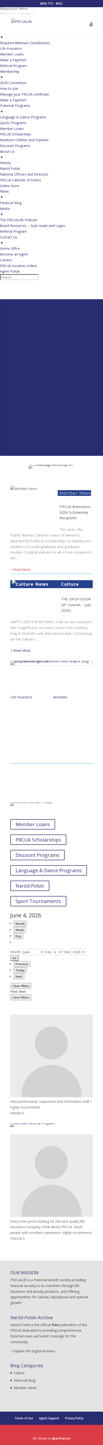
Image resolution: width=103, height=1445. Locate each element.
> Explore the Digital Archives (32, 1351)
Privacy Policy (74, 1418)
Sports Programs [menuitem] (13, 123)
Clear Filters (20, 986)
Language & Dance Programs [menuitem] (23, 117)
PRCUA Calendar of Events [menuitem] (20, 180)
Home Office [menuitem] (10, 248)
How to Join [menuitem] (9, 88)
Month (20, 923)
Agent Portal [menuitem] (9, 271)
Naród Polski (30, 886)
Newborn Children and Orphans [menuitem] (24, 140)
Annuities (60, 697)
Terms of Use (24, 1418)
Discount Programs (37, 855)
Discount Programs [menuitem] (15, 145)
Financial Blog (24, 1380)
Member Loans (33, 824)
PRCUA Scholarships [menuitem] (15, 134)
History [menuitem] (5, 162)
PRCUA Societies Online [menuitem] (18, 265)
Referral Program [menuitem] (13, 65)
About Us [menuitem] (7, 154)
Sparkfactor (61, 1438)
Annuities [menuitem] (7, 34)
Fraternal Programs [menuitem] (15, 108)
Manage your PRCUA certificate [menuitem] (24, 94)
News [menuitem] (4, 194)
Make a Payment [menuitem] (13, 60)
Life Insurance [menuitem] (11, 48)
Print (18, 991)
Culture (70, 584)
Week (20, 930)
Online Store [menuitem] (9, 185)
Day (18, 936)
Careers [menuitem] (6, 260)
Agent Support (49, 1418)
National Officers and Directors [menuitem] (24, 174)
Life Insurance (21, 697)
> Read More (20, 569)
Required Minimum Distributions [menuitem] (25, 43)
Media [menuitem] (5, 211)
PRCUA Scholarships (38, 839)
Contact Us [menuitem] (8, 240)
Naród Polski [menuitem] (10, 168)
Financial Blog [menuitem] (11, 203)
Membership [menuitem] (9, 74)
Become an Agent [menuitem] (14, 254)
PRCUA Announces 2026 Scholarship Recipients (75, 512)
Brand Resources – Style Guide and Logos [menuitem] (32, 225)
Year (66, 952)
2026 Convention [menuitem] (13, 82)
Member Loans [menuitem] (12, 54)
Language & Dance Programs (49, 870)
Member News (75, 493)
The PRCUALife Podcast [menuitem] (18, 220)
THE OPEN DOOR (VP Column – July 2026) (76, 605)
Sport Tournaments (38, 901)
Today (20, 970)
